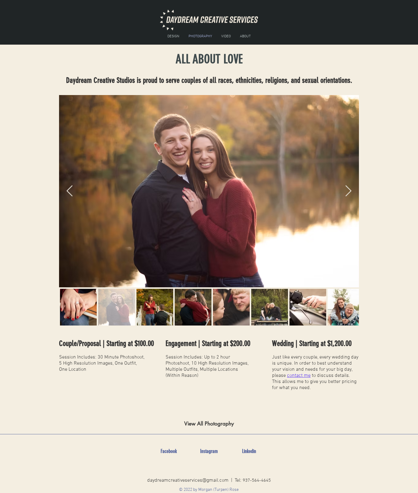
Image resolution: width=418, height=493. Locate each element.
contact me (299, 376)
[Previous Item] (69, 191)
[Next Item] (348, 191)
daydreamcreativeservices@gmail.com (188, 480)
